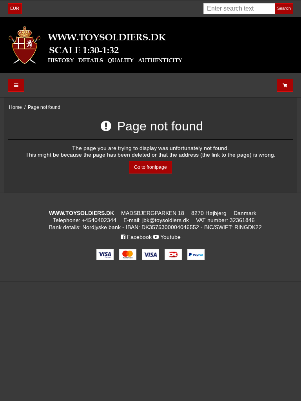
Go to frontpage (150, 167)
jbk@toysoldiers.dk (165, 220)
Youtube (170, 237)
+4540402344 (99, 220)
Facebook (138, 237)
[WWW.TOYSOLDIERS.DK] (150, 45)
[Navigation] (16, 85)
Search (284, 8)
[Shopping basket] (285, 85)
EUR (14, 8)
